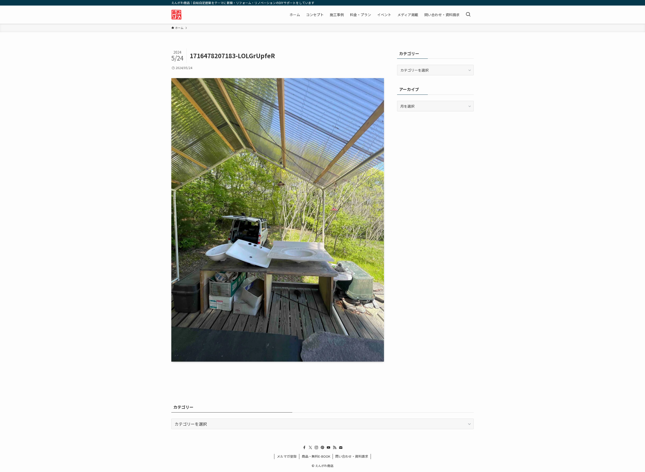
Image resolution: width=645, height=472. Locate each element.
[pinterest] (322, 447)
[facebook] (304, 447)
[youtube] (328, 447)
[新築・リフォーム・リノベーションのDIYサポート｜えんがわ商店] (176, 15)
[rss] (334, 447)
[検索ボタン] (468, 15)
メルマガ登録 (287, 456)
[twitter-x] (310, 447)
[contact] (340, 447)
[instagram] (316, 447)
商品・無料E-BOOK (316, 456)
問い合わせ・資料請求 (351, 456)
